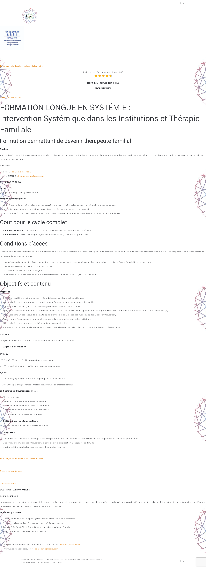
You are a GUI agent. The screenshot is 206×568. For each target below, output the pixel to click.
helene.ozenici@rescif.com (31, 176)
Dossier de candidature (11, 97)
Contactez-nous (8, 483)
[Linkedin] (183, 3)
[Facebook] (180, 3)
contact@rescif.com (22, 171)
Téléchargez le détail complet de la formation (22, 66)
